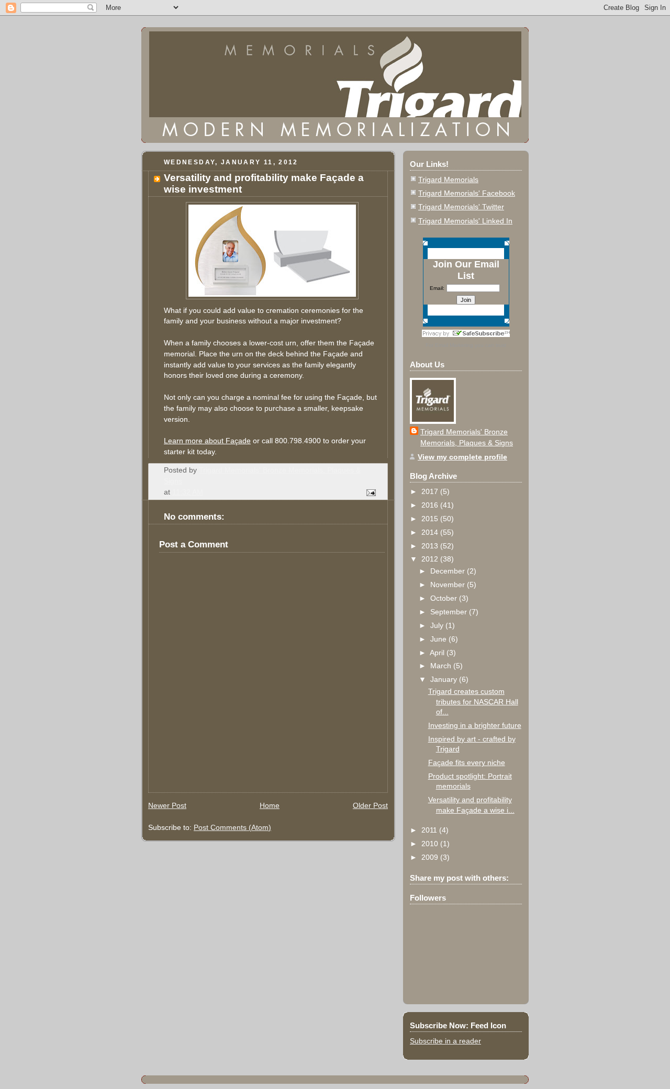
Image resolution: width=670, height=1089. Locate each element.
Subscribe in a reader (445, 1041)
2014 (430, 532)
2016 (430, 505)
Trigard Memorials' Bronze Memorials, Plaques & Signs (466, 437)
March (441, 665)
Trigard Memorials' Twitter (461, 207)
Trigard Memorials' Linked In (465, 221)
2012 (430, 559)
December (448, 571)
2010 (430, 843)
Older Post (370, 805)
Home (270, 805)
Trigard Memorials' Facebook (466, 193)
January (444, 679)
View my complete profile (462, 457)
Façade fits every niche (466, 762)
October (444, 598)
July (437, 625)
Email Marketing (454, 345)
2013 (430, 546)
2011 (430, 830)
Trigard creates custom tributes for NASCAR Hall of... (473, 701)
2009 (430, 857)
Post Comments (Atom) (232, 827)
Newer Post (167, 805)
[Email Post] (370, 492)
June (439, 639)
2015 (430, 518)
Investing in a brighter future (474, 725)
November (448, 584)
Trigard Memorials (448, 179)
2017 (430, 491)
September (449, 612)
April (438, 652)
